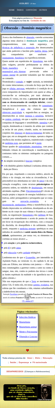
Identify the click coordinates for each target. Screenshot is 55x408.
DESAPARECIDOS (14, 371)
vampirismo (47, 105)
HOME (12, 10)
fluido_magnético (10, 68)
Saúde (13, 362)
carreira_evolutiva (41, 285)
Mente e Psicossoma (28, 331)
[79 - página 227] (28, 301)
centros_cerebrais (12, 119)
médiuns (42, 215)
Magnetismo (24, 322)
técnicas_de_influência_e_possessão (19, 47)
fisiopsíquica (28, 215)
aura (23, 109)
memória (43, 122)
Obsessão (37, 18)
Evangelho (30, 257)
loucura (29, 161)
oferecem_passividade (12, 112)
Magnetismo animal (28, 327)
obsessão (30, 37)
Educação (47, 358)
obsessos (18, 133)
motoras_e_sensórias (34, 116)
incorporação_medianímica (14, 205)
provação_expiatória (29, 201)
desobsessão (37, 187)
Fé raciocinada (40, 362)
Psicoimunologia (33, 191)
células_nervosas (16, 88)
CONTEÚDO (31, 10)
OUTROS (43, 10)
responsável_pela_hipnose (14, 71)
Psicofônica (14, 294)
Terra (33, 281)
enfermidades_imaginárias (30, 146)
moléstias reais (11, 143)
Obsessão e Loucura (28, 336)
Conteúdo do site (38, 21)
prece (41, 181)
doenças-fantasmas (34, 133)
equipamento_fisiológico (13, 58)
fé (9, 248)
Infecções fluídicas (27, 317)
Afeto (37, 358)
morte (38, 143)
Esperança (24, 362)
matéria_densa (41, 51)
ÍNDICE (20, 10)
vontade (19, 81)
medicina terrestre (28, 228)
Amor (29, 358)
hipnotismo (38, 61)
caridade (26, 252)
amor (18, 248)
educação (12, 252)
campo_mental (8, 75)
